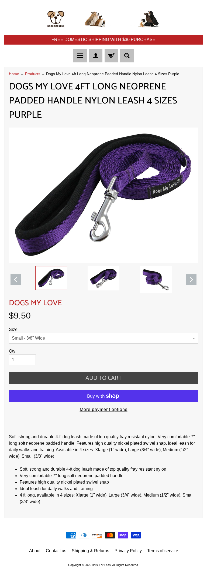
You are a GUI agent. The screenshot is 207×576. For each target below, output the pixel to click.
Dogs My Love (35, 303)
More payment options (103, 409)
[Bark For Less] (103, 19)
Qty (12, 351)
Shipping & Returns (90, 550)
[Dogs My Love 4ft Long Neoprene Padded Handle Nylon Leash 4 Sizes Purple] (51, 278)
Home (14, 74)
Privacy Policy (128, 550)
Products (32, 74)
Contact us (56, 550)
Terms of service (162, 550)
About (34, 550)
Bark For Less (101, 565)
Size (13, 329)
